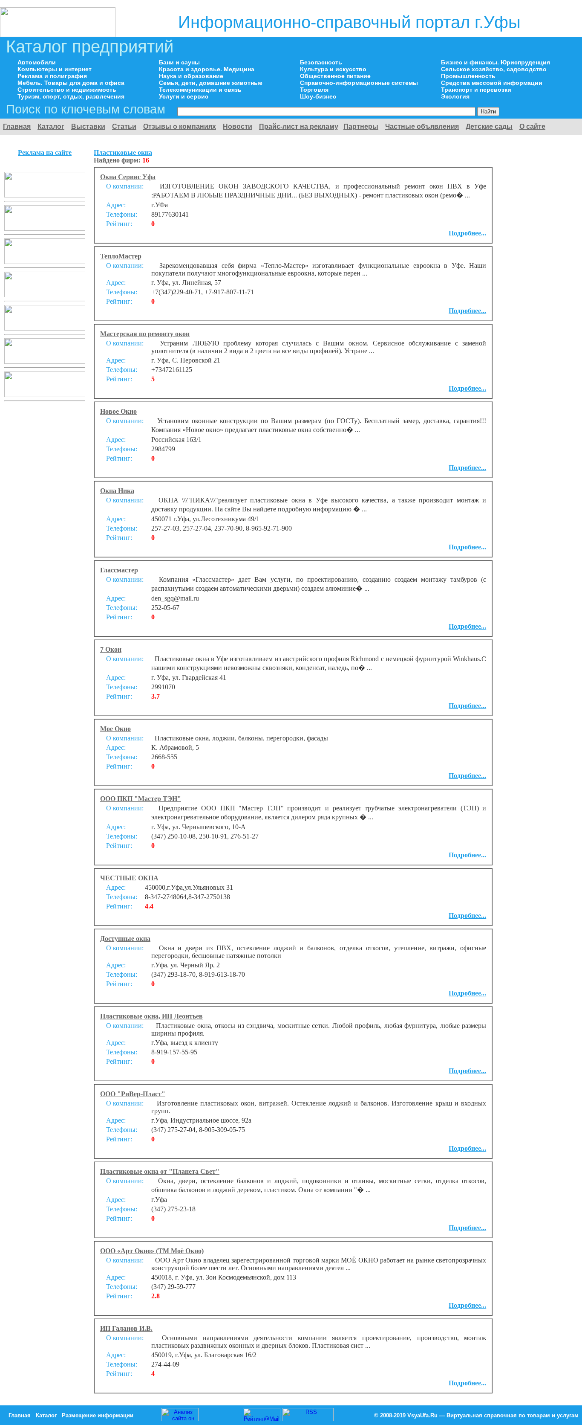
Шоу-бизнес (318, 96)
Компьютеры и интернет (54, 69)
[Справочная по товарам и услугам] (57, 34)
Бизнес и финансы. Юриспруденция (495, 62)
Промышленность (468, 76)
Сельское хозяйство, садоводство (494, 69)
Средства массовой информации (491, 82)
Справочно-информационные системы (359, 82)
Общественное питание (335, 76)
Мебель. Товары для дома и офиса (70, 82)
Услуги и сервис (183, 96)
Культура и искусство (333, 69)
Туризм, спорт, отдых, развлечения (70, 96)
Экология (455, 96)
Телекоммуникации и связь (200, 89)
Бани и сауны (179, 62)
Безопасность (321, 62)
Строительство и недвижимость (66, 89)
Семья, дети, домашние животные (210, 82)
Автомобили (36, 62)
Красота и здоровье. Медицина (206, 69)
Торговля (314, 89)
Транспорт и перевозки (476, 89)
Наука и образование (191, 76)
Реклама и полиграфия (52, 76)
